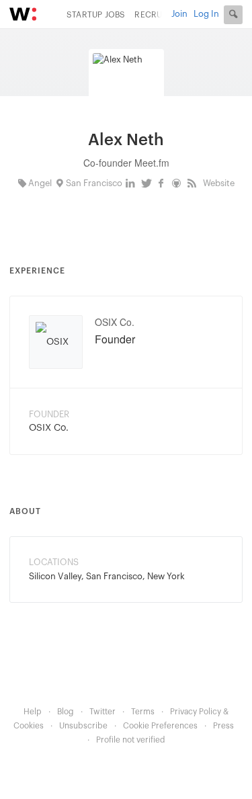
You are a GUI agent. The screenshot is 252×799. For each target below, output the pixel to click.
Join (179, 13)
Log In (206, 13)
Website (219, 183)
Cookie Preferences (160, 726)
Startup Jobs (96, 15)
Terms (143, 712)
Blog (65, 712)
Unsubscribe (83, 726)
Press (223, 726)
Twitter (102, 712)
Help (33, 712)
